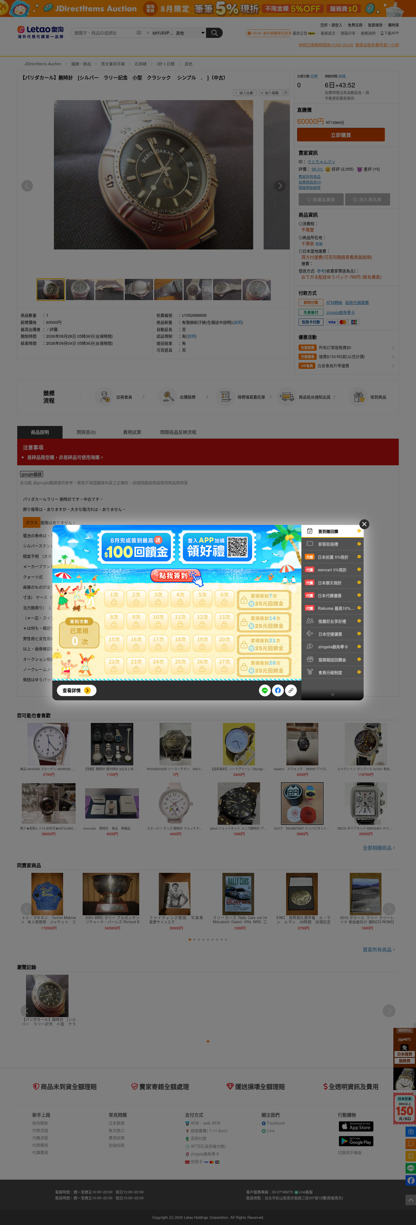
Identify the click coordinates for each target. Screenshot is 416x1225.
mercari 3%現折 (326, 569)
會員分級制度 (329, 672)
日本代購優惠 (324, 595)
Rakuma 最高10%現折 (332, 608)
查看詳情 (72, 690)
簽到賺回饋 (327, 531)
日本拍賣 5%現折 (327, 557)
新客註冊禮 (327, 544)
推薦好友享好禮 (331, 621)
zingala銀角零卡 (332, 646)
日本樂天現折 (324, 582)
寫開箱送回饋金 (331, 659)
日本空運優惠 (329, 634)
